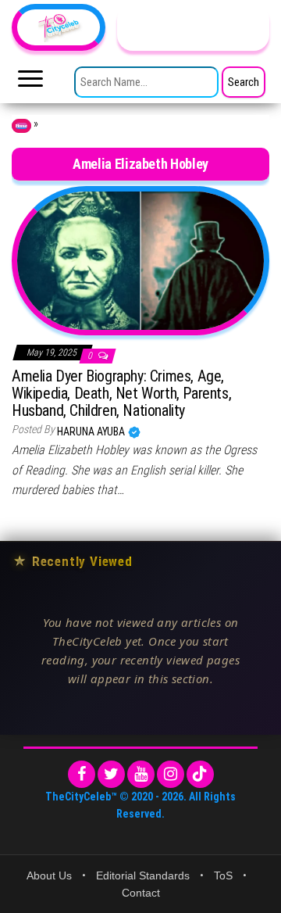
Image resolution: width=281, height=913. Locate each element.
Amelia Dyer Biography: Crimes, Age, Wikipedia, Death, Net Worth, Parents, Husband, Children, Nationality (121, 393)
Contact (141, 892)
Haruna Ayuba (92, 431)
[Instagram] (170, 774)
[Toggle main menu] (30, 82)
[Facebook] (81, 774)
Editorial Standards (143, 875)
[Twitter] (111, 774)
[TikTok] (200, 774)
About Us (49, 875)
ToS (223, 875)
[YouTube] (141, 774)
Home (21, 126)
